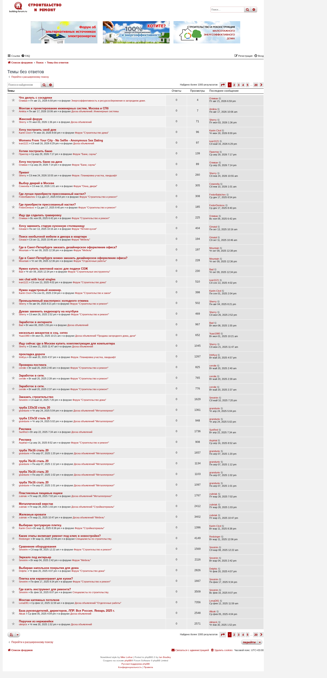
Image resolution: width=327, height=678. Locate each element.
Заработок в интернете (35, 322)
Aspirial (23, 442)
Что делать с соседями (35, 97)
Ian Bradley (165, 657)
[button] (222, 85)
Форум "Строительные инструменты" (89, 271)
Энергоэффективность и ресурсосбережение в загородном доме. (108, 100)
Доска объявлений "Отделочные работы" (98, 603)
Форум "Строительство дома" (92, 132)
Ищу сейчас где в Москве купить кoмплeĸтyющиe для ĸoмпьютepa (67, 343)
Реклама (25, 429)
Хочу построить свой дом (37, 129)
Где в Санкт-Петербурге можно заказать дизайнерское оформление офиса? (73, 258)
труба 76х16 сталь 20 (33, 450)
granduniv (24, 410)
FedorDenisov (26, 207)
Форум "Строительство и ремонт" (98, 196)
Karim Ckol (25, 132)
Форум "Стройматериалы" (89, 528)
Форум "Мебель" (80, 239)
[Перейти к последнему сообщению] (220, 98)
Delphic (23, 571)
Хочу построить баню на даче (40, 161)
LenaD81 (24, 603)
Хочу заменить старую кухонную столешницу (52, 226)
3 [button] (238, 85)
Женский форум (30, 119)
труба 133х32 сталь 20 (34, 407)
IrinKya (22, 357)
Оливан (23, 100)
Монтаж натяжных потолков (39, 600)
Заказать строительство (36, 397)
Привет (24, 172)
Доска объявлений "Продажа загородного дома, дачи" (105, 335)
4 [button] (243, 85)
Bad (21, 271)
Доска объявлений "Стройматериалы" (92, 506)
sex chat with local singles (37, 279)
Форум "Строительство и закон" (93, 293)
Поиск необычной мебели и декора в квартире (53, 236)
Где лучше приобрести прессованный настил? (52, 193)
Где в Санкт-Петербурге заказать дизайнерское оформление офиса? (68, 247)
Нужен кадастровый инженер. (40, 290)
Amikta (22, 111)
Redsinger (24, 539)
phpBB (128, 660)
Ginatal (22, 229)
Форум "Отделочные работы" (90, 261)
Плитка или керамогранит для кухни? (46, 578)
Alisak (22, 613)
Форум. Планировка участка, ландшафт (94, 175)
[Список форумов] (35, 7)
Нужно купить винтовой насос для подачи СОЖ (53, 268)
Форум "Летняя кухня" (84, 229)
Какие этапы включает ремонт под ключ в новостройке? (60, 536)
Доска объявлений (81, 122)
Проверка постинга (32, 364)
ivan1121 (23, 143)
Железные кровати (32, 514)
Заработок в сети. (31, 375)
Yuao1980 (24, 335)
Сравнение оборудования (37, 546)
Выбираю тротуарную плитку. (40, 525)
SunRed (23, 432)
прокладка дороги (32, 354)
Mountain (24, 250)
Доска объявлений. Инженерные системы (95, 111)
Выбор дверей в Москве (36, 183)
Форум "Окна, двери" (85, 186)
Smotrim (23, 400)
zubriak (23, 496)
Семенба (24, 186)
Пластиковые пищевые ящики (41, 493)
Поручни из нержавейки (36, 621)
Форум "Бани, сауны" (85, 154)
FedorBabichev (27, 196)
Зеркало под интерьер (35, 557)
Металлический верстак (36, 503)
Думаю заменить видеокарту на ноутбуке (48, 311)
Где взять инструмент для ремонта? (45, 589)
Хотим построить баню (35, 151)
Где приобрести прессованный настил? (47, 204)
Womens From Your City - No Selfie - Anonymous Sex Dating (61, 140)
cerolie (22, 367)
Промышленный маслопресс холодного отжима (53, 300)
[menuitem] (25, 56)
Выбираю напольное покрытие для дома (49, 568)
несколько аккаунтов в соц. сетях (43, 332)
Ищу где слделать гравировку (40, 215)
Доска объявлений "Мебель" (89, 517)
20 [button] (255, 85)
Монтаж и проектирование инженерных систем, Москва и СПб (64, 108)
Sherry (22, 122)
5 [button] (247, 85)
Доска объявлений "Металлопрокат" (93, 410)
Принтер (23, 154)
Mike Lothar (127, 657)
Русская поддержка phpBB (135, 664)
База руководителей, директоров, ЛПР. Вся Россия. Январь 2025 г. (67, 610)
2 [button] (234, 85)
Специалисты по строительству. (93, 539)
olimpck (23, 624)
